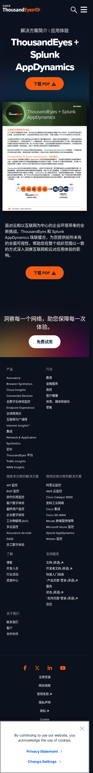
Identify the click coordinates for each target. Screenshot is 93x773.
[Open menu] (83, 9)
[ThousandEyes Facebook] (25, 668)
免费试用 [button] (45, 342)
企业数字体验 (15, 515)
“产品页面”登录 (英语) (60, 580)
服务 (49, 586)
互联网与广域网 (16, 419)
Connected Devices (19, 396)
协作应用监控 (15, 497)
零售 (49, 407)
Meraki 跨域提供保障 (60, 521)
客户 (9, 628)
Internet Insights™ (18, 425)
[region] (44, 747)
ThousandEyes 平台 (19, 455)
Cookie (44, 719)
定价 (9, 449)
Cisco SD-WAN (56, 515)
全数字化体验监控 (18, 401)
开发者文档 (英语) (58, 568)
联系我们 (12, 622)
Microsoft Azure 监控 (60, 527)
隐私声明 (45, 702)
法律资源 (45, 677)
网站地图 (45, 685)
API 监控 (12, 485)
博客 (9, 562)
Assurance (13, 378)
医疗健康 (52, 396)
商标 (43, 711)
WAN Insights (15, 467)
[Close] (81, 728)
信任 (49, 604)
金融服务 (52, 384)
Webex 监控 (54, 539)
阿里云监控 (53, 485)
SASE (10, 539)
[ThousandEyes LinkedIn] (50, 668)
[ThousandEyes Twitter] (37, 668)
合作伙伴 (12, 634)
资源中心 (12, 580)
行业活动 (12, 574)
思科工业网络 (55, 503)
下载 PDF (41, 84)
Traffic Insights (16, 461)
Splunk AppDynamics (60, 533)
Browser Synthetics (19, 384)
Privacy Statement (42, 751)
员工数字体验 (15, 545)
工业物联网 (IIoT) (17, 521)
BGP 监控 (12, 491)
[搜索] (73, 10)
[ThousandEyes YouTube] (63, 668)
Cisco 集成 (53, 509)
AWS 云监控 (54, 491)
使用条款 (43, 694)
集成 (9, 431)
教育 (49, 378)
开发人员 (12, 568)
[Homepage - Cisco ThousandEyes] (25, 9)
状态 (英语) (53, 592)
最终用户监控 (15, 509)
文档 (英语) (53, 562)
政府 (49, 390)
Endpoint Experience (20, 407)
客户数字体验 (15, 503)
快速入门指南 (55, 574)
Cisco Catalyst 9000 (59, 497)
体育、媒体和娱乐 (58, 401)
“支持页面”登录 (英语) (60, 598)
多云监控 (12, 527)
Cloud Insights (16, 390)
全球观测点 (13, 413)
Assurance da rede (18, 533)
